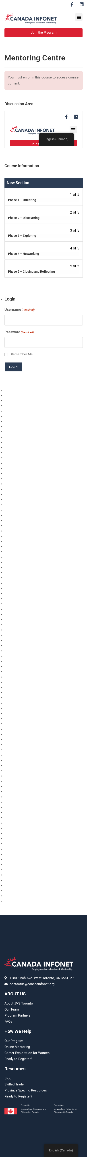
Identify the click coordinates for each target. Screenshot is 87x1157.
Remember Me (22, 354)
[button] (79, 17)
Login (13, 367)
